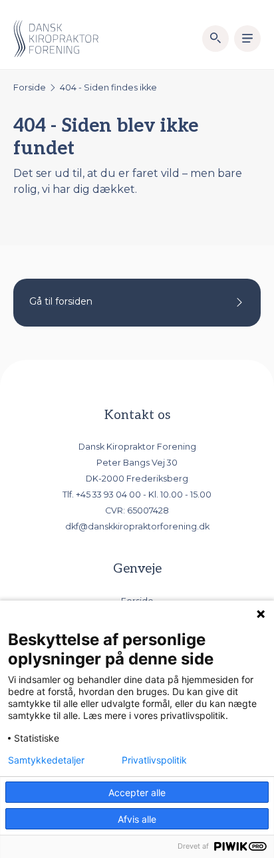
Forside (29, 87)
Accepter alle (137, 792)
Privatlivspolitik (154, 760)
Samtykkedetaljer (46, 760)
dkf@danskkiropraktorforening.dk (137, 526)
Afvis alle (137, 819)
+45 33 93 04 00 (108, 495)
